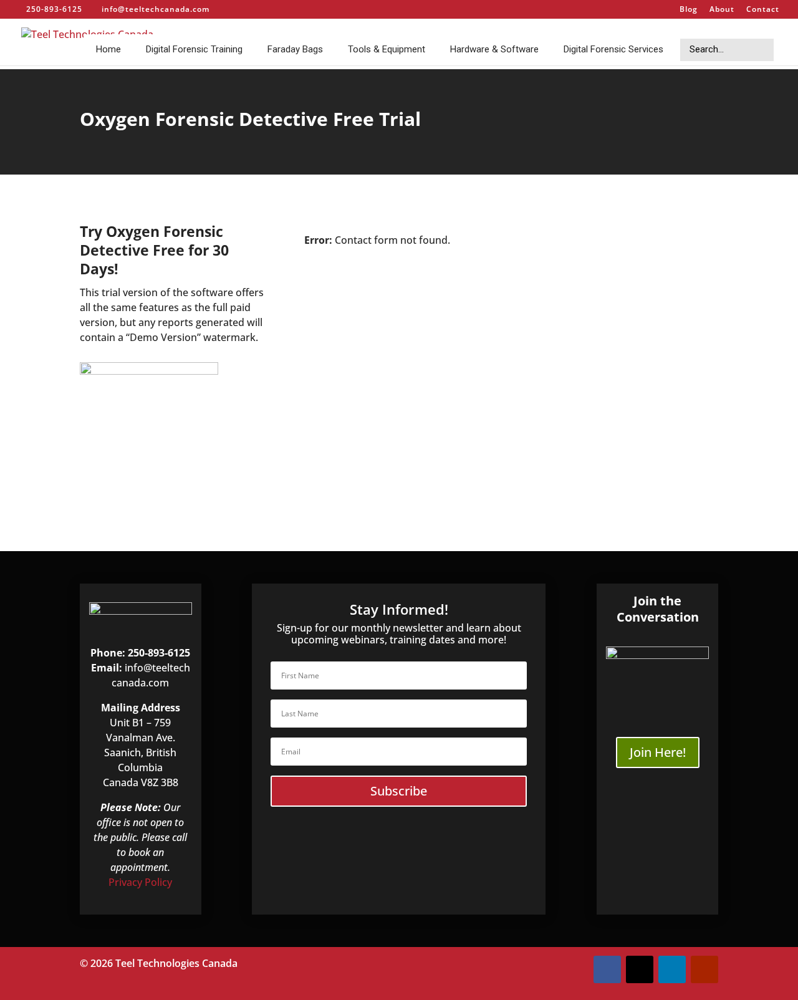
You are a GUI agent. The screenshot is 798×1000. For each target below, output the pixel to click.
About (721, 10)
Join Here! (658, 752)
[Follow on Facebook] (607, 969)
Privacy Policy (140, 882)
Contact (762, 10)
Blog (689, 10)
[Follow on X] (639, 969)
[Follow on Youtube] (704, 969)
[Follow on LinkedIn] (672, 969)
